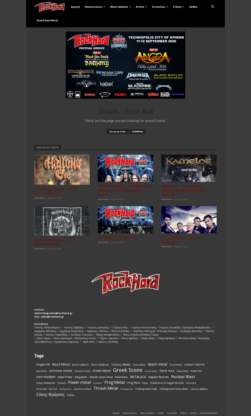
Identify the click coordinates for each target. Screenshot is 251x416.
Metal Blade (121, 377)
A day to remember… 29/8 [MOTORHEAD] (54, 242)
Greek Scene (127, 370)
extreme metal (60, 370)
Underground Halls (146, 388)
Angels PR (43, 364)
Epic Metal (41, 371)
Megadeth (81, 377)
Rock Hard (39, 198)
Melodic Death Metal (101, 377)
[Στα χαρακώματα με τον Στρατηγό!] (189, 219)
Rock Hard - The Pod (46, 388)
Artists (140, 6)
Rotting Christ (65, 389)
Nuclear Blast (183, 376)
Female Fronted (82, 371)
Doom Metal (176, 364)
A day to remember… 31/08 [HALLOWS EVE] (55, 191)
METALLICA (138, 377)
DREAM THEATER (194, 364)
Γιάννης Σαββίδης (199, 389)
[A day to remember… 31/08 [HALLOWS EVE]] (62, 170)
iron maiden (45, 376)
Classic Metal (139, 364)
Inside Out (196, 371)
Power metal (79, 382)
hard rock (166, 371)
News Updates (119, 6)
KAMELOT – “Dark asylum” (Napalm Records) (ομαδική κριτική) (183, 190)
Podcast (61, 382)
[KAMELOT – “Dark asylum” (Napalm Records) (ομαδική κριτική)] (189, 168)
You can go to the (117, 131)
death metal (157, 364)
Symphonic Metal (82, 389)
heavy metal (182, 371)
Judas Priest (65, 377)
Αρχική (75, 6)
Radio (145, 383)
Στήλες (177, 6)
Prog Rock (133, 383)
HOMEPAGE (137, 131)
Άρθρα (193, 6)
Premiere (97, 383)
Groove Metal (151, 371)
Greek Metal (102, 371)
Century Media (120, 364)
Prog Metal (114, 382)
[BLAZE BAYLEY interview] (125, 219)
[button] (212, 7)
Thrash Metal (106, 388)
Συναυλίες (158, 6)
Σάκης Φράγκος (50, 394)
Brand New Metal (47, 20)
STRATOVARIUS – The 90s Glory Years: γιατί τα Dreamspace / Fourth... (124, 190)
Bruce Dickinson (100, 364)
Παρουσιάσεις (93, 6)
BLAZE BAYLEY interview (118, 238)
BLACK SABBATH (80, 364)
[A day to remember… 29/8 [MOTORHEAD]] (62, 221)
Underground (126, 389)
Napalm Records (158, 377)
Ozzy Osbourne (45, 382)
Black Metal (61, 364)
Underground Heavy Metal (174, 388)
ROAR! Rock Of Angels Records (167, 382)
